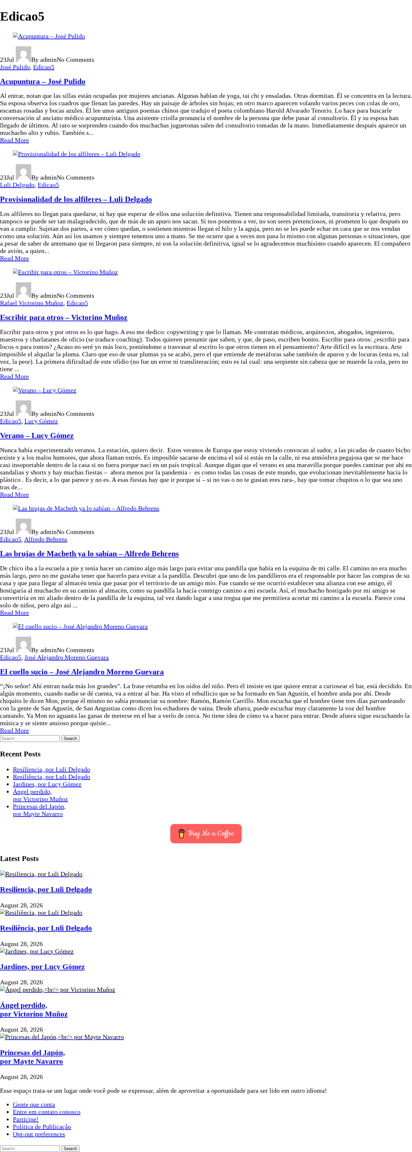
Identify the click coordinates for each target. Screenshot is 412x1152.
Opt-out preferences (39, 1134)
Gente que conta (34, 1104)
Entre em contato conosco (46, 1111)
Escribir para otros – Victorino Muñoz (63, 317)
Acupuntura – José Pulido (42, 81)
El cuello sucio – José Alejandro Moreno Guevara (82, 672)
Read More (14, 140)
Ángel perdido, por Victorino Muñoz (40, 795)
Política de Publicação (42, 1126)
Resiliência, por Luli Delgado (51, 776)
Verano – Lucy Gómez (37, 435)
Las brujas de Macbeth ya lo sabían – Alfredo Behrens (89, 553)
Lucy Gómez (41, 421)
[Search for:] (30, 737)
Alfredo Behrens (45, 539)
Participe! (26, 1119)
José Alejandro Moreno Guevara (66, 657)
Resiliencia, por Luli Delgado (51, 769)
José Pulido (15, 66)
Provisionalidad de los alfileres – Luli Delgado (76, 199)
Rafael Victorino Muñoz (31, 302)
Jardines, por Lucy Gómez (47, 784)
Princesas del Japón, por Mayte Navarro (39, 810)
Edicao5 (43, 66)
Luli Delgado (17, 184)
